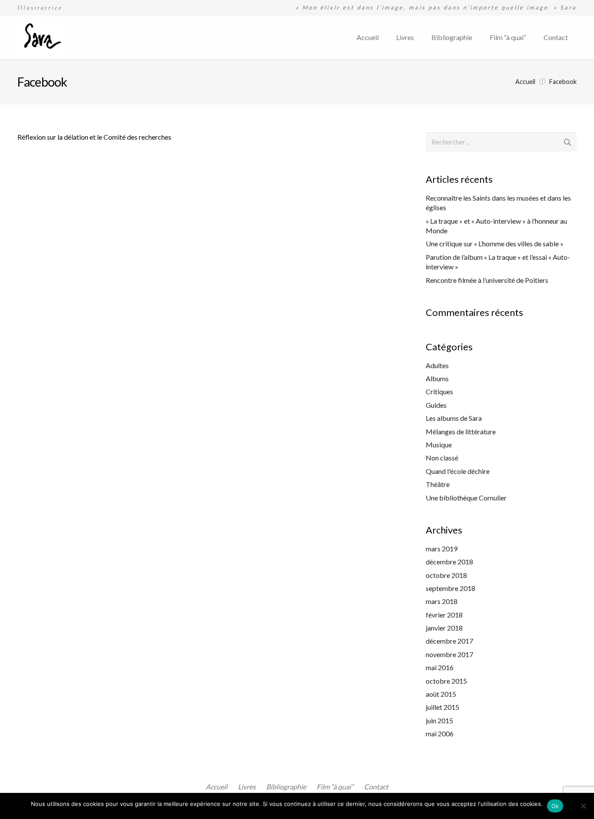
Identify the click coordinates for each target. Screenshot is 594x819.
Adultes (437, 365)
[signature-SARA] (40, 37)
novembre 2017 (449, 654)
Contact (376, 786)
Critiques (439, 391)
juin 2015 (439, 720)
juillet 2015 (442, 707)
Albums (437, 378)
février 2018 (444, 615)
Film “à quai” (335, 786)
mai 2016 (440, 667)
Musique (439, 444)
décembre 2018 (449, 561)
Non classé (442, 457)
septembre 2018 (450, 588)
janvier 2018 (444, 628)
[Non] (583, 806)
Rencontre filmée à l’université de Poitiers (487, 280)
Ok (555, 805)
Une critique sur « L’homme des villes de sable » (495, 243)
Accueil (216, 786)
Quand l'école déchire (458, 471)
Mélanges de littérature (461, 431)
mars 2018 (441, 601)
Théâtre (438, 484)
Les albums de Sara (454, 418)
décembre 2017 (449, 641)
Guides (436, 405)
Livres (247, 786)
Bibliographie (286, 786)
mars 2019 (441, 548)
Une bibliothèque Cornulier (466, 497)
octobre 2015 (446, 681)
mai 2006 (440, 733)
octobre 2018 (446, 575)
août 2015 (441, 694)
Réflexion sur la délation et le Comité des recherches (94, 137)
